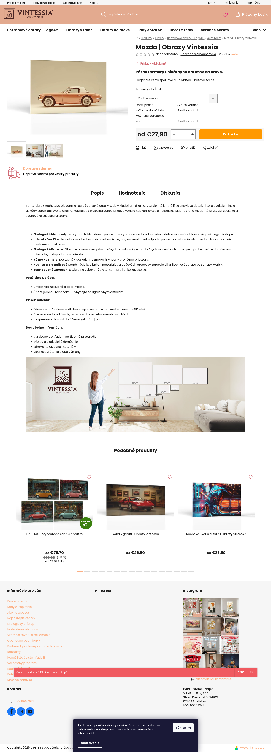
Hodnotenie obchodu (22, 629)
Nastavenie (90, 743)
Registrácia (253, 2)
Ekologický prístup (20, 624)
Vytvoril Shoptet (252, 748)
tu (94, 733)
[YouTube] (30, 711)
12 (169, 571)
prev (10, 521)
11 (162, 571)
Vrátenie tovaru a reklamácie (28, 635)
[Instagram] (21, 711)
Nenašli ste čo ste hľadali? (26, 657)
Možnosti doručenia (150, 116)
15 (191, 571)
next (261, 521)
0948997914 (25, 701)
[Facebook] (11, 711)
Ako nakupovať (73, 3)
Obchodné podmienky (23, 640)
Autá (234, 54)
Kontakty (14, 652)
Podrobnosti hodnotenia (198, 54)
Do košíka (230, 134)
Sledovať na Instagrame (214, 679)
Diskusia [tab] (170, 193)
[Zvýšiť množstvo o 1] (192, 134)
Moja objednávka (19, 680)
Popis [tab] (97, 193)
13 (177, 571)
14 (184, 571)
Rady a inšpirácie (44, 3)
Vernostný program (22, 663)
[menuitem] (33, 30)
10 (154, 571)
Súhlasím (183, 728)
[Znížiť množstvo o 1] (174, 134)
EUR (210, 2)
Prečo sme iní (16, 3)
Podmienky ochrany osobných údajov (34, 646)
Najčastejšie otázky (21, 618)
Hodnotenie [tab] (132, 193)
